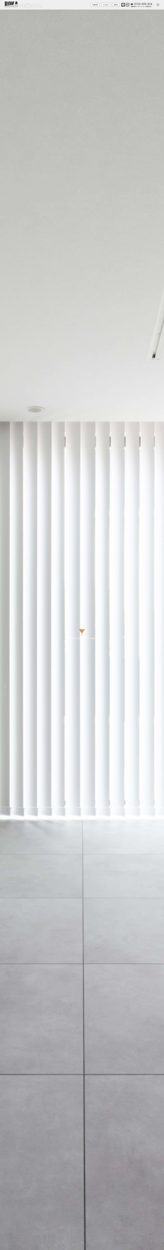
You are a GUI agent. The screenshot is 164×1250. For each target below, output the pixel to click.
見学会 (116, 5)
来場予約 (95, 5)
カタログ (106, 5)
